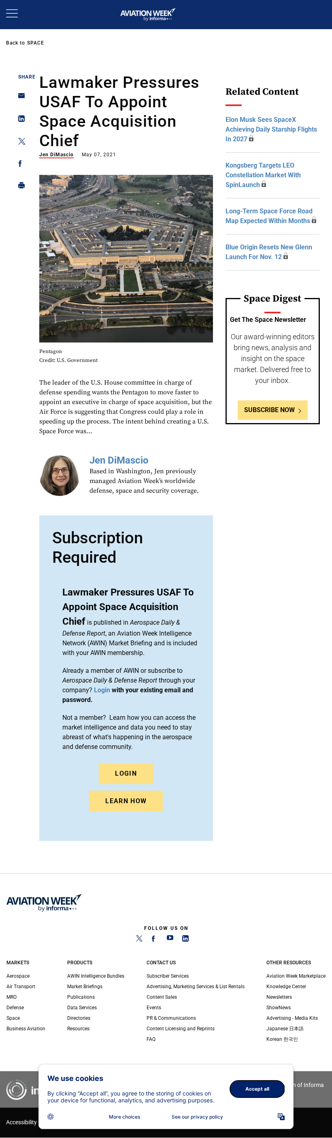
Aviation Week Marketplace (296, 976)
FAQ (151, 1039)
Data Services (82, 1007)
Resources (78, 1029)
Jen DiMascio (56, 154)
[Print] (19, 187)
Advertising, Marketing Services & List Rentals (196, 986)
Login (126, 773)
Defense (15, 1007)
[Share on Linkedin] (19, 120)
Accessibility (21, 1122)
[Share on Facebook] (19, 165)
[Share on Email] (19, 98)
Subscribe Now (269, 410)
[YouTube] (170, 940)
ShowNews (278, 1007)
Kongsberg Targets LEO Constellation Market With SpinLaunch (263, 175)
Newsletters (279, 997)
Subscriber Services (168, 976)
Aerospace (18, 976)
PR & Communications (171, 1018)
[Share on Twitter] (19, 143)
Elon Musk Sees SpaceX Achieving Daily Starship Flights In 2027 (271, 129)
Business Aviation (25, 1029)
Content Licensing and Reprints (181, 1029)
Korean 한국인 (282, 1039)
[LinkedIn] (185, 940)
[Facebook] (154, 940)
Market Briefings (84, 986)
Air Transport (20, 986)
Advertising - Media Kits (292, 1018)
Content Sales (162, 997)
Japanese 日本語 (285, 1029)
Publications (81, 997)
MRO (11, 997)
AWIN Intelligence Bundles (95, 976)
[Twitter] (139, 940)
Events (154, 1007)
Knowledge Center (286, 986)
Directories (78, 1018)
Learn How (126, 801)
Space (35, 43)
